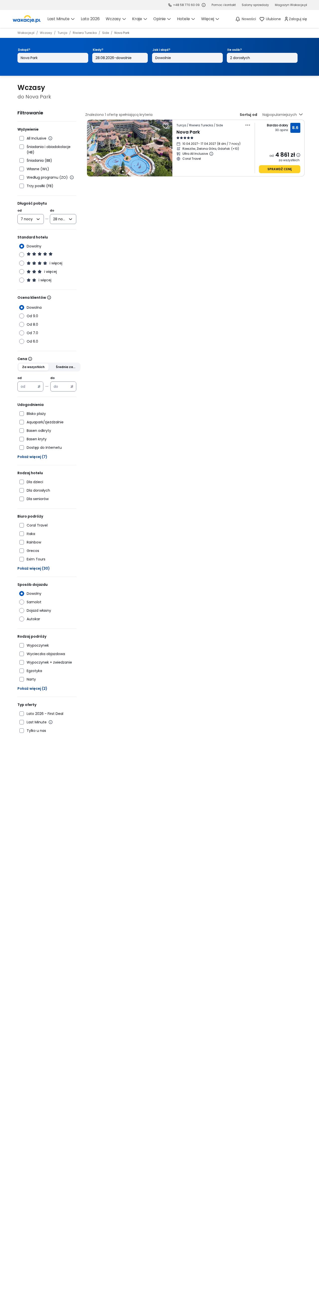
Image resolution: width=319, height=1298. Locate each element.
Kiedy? (98, 50)
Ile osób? (234, 50)
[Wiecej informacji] (49, 298)
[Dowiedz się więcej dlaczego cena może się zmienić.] (298, 155)
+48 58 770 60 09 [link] (186, 5)
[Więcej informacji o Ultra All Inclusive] (211, 154)
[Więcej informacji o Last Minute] (51, 722)
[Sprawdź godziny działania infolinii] (204, 5)
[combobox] (27, 219)
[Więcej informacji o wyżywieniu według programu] (72, 177)
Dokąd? (24, 50)
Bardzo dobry (277, 125)
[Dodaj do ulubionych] (165, 126)
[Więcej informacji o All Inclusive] (50, 138)
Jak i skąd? (161, 50)
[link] (26, 19)
